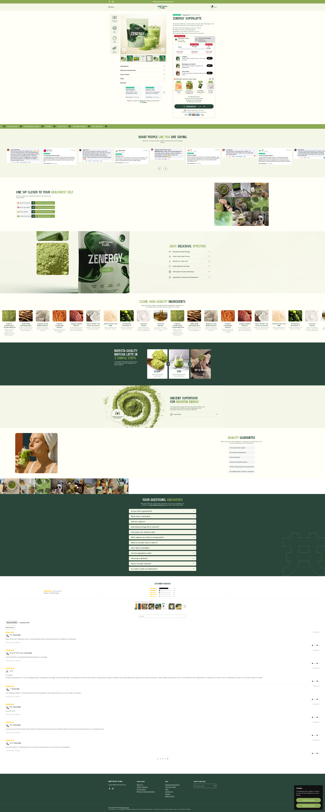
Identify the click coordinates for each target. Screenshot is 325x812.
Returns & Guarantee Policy (146, 791)
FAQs (167, 789)
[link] (143, 78)
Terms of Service (142, 787)
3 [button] (162, 759)
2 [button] (160, 759)
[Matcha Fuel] (162, 7)
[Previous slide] (124, 50)
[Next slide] (163, 50)
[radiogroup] (194, 39)
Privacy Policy (141, 789)
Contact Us (169, 791)
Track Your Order (170, 787)
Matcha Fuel (125, 807)
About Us (140, 784)
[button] (161, 37)
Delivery (167, 794)
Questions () (25, 622)
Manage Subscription (172, 784)
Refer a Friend (169, 796)
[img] (10, 632)
